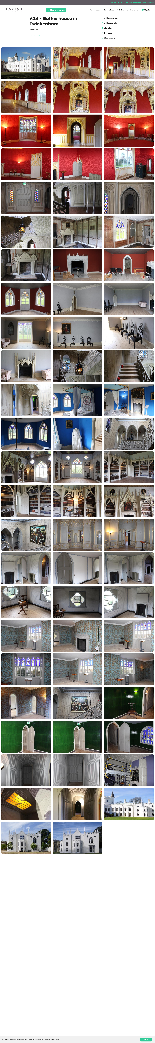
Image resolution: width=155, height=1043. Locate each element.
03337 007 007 (126, 3)
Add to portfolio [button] (110, 23)
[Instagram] (112, 3)
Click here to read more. (51, 1039)
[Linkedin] (118, 3)
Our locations (109, 10)
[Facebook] (115, 3)
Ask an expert (95, 10)
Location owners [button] (133, 10)
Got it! (146, 1039)
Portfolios (120, 10)
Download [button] (108, 33)
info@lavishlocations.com (143, 3)
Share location (109, 28)
